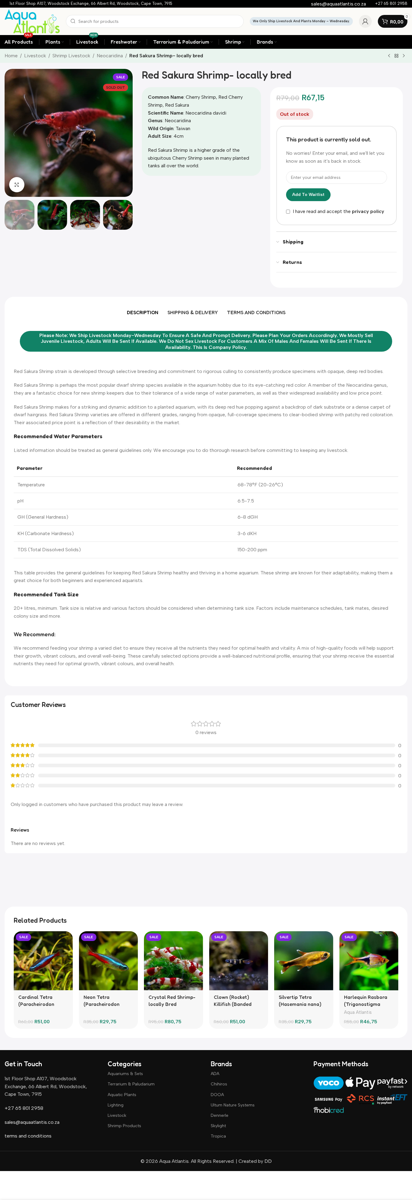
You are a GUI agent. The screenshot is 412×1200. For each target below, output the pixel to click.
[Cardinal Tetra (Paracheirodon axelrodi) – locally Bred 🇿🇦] (43, 960)
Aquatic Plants (122, 1094)
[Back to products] (396, 56)
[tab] (142, 312)
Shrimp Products (124, 1125)
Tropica (218, 1136)
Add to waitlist (308, 194)
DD (267, 1161)
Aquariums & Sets (125, 1073)
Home (11, 56)
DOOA (217, 1094)
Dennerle (219, 1115)
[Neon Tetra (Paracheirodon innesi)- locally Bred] (108, 960)
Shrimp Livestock (71, 56)
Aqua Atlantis (358, 1012)
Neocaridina (110, 56)
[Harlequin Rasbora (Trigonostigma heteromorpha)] (369, 960)
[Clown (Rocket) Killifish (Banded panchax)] (238, 960)
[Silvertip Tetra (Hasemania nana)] (303, 960)
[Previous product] (389, 56)
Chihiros (219, 1084)
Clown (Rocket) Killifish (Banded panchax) (233, 1004)
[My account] (365, 21)
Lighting (116, 1105)
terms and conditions (28, 1136)
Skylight (218, 1125)
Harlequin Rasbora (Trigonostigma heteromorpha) (365, 1004)
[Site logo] (32, 21)
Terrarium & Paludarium (131, 1084)
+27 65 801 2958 (24, 1108)
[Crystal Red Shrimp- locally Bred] (173, 960)
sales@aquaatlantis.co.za (32, 1122)
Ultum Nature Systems (233, 1105)
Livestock (35, 56)
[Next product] (403, 56)
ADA (215, 1073)
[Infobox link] (90, 3)
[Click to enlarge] (16, 184)
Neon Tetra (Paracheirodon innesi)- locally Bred (107, 1004)
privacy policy (368, 212)
